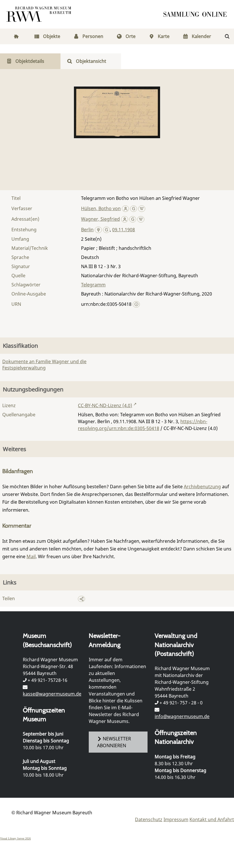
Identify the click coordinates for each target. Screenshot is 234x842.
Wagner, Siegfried (100, 219)
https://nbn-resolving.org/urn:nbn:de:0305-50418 (142, 424)
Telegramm (93, 285)
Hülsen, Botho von (101, 208)
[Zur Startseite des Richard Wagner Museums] (40, 14)
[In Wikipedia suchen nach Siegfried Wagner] (140, 219)
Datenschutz (148, 819)
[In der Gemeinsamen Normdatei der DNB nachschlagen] (133, 208)
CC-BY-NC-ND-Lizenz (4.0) (105, 405)
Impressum (176, 819)
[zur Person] (125, 208)
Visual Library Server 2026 (15, 838)
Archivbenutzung (202, 486)
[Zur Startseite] (197, 14)
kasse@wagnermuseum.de (52, 694)
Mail (31, 556)
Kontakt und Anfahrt (211, 819)
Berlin (87, 229)
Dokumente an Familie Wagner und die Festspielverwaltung (44, 364)
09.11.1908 (123, 229)
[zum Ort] (98, 230)
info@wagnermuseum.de (182, 716)
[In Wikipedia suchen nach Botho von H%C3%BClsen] (141, 208)
